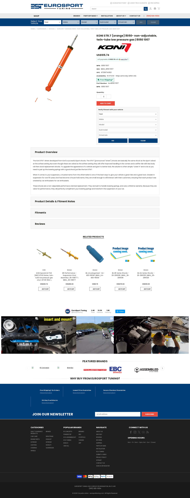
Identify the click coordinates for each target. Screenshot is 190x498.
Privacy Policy (101, 457)
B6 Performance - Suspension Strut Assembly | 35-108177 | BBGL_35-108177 (69, 276)
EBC (80, 434)
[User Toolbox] (150, 8)
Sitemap (98, 460)
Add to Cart (45, 289)
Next (162, 368)
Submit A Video (101, 454)
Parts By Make (101, 446)
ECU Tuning (100, 451)
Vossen (81, 440)
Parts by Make (90, 16)
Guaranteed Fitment (120, 3)
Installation (107, 16)
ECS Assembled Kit (69, 437)
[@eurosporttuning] (67, 311)
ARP (80, 443)
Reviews (99, 437)
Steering (34, 448)
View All (66, 446)
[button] (155, 8)
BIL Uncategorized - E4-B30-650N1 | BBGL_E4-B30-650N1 (95, 275)
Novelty (48, 445)
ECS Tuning (67, 440)
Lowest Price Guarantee (138, 3)
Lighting (34, 445)
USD (135, 449)
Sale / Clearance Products (37, 432)
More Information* (79, 393)
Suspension (50, 448)
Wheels (33, 451)
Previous (28, 368)
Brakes (48, 431)
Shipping (99, 443)
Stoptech (82, 437)
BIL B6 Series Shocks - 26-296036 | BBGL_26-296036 (120, 275)
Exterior (34, 442)
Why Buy (99, 434)
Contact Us (135, 16)
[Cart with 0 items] (159, 8)
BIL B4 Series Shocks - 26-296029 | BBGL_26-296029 (146, 275)
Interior (49, 442)
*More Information (46, 393)
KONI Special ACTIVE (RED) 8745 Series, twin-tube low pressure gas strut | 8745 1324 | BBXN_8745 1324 (44, 276)
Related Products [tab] (93, 236)
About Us (120, 16)
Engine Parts (35, 439)
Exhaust (49, 439)
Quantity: (100, 92)
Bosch (65, 443)
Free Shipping (154, 3)
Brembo (81, 431)
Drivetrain (49, 436)
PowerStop (67, 434)
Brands (76, 16)
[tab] (95, 152)
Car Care (34, 436)
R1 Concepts (67, 431)
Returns (99, 440)
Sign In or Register (103, 466)
